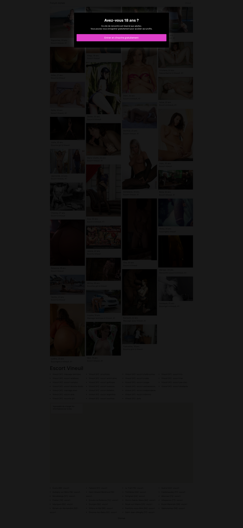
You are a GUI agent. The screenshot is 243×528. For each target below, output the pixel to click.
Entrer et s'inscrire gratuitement (121, 37)
